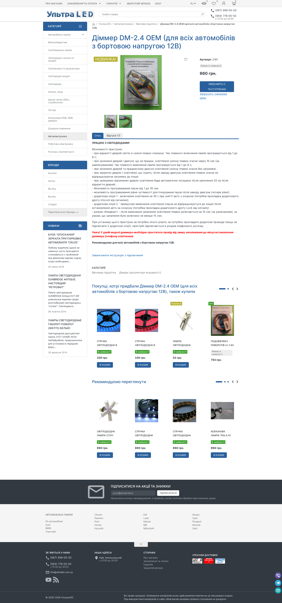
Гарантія (111, 3)
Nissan (196, 514)
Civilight (52, 204)
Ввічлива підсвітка (146, 23)
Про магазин (54, 3)
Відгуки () (113, 135)
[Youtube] (48, 580)
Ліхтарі (52, 110)
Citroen (98, 514)
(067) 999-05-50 (225, 10)
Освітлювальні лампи (60, 50)
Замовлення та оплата (82, 3)
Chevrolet (51, 531)
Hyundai (98, 528)
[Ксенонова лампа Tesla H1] (222, 410)
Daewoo (98, 518)
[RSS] (56, 580)
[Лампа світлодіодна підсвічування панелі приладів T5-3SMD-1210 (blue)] (184, 320)
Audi (48, 524)
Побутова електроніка (60, 144)
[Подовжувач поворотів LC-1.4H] (222, 320)
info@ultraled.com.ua (61, 572)
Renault (196, 525)
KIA (145, 514)
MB (145, 525)
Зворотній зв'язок (138, 3)
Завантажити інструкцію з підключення (117, 255)
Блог (158, 3)
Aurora (51, 180)
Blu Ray (52, 188)
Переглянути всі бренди (62, 212)
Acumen (52, 173)
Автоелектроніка (123, 23)
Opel (194, 518)
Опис (97, 135)
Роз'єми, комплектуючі (61, 151)
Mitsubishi (148, 528)
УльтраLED (105, 23)
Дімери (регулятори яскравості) (140, 272)
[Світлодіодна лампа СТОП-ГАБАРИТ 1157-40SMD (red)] (108, 410)
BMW (48, 528)
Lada (146, 518)
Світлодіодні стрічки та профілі (61, 59)
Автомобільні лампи (59, 34)
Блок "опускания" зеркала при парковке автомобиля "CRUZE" (64, 238)
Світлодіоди (54, 84)
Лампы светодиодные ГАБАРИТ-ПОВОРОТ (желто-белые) (65, 324)
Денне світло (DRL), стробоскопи (59, 101)
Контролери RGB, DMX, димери (60, 119)
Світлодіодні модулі (59, 76)
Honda (98, 525)
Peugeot (196, 521)
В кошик (105, 364)
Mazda (147, 521)
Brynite (52, 196)
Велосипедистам (57, 42)
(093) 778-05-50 (225, 15)
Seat (194, 528)
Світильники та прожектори (63, 68)
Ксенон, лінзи (55, 91)
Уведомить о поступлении (217, 87)
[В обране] (185, 59)
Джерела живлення (59, 128)
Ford (96, 521)
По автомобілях (54, 521)
